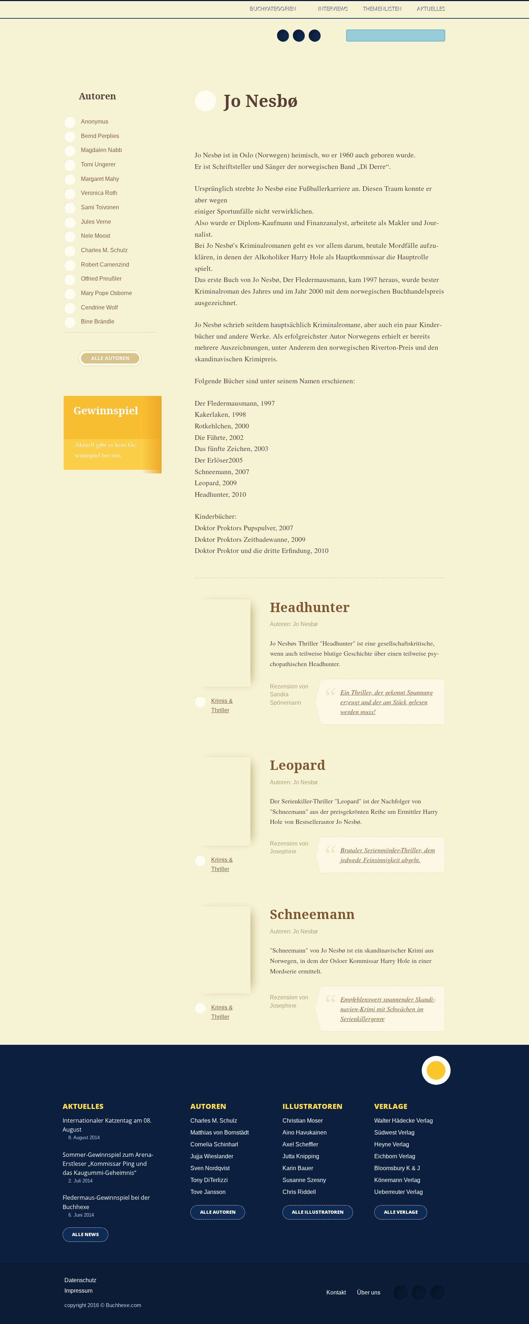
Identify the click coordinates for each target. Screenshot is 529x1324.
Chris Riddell (299, 1192)
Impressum (78, 1291)
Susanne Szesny (304, 1180)
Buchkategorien (274, 9)
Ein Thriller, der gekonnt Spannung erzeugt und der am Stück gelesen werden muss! (386, 702)
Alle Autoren (110, 358)
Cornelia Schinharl (214, 1144)
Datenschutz (80, 1280)
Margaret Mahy (100, 178)
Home (235, 9)
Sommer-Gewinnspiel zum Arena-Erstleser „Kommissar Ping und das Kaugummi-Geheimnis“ (108, 1164)
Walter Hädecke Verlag (403, 1121)
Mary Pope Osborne (106, 293)
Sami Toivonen (100, 207)
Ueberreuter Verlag (398, 1192)
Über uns (368, 1292)
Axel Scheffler (300, 1144)
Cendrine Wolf (99, 307)
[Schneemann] (222, 948)
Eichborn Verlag (394, 1156)
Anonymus (94, 121)
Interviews (333, 9)
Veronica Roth (99, 193)
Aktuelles (431, 9)
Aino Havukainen (304, 1132)
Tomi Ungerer (98, 164)
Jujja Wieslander (211, 1156)
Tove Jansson (208, 1192)
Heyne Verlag (391, 1144)
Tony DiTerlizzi (209, 1180)
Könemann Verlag (397, 1180)
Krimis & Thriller (222, 705)
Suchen (437, 36)
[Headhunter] (222, 642)
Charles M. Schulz (104, 250)
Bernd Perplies (100, 136)
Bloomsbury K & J (397, 1168)
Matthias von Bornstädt (219, 1132)
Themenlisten (382, 9)
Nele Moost (95, 235)
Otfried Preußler (101, 278)
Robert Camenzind (105, 264)
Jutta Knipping (300, 1156)
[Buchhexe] (111, 40)
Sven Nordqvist (210, 1168)
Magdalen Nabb (101, 150)
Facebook (298, 35)
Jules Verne (96, 221)
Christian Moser (302, 1121)
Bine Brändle (97, 321)
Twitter (314, 35)
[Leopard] (222, 800)
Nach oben (436, 1070)
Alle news (85, 1234)
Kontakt (336, 1292)
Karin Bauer (297, 1168)
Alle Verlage (401, 1212)
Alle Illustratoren (318, 1212)
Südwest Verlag (394, 1132)
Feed (283, 35)
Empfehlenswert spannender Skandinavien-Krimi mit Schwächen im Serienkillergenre (387, 1009)
